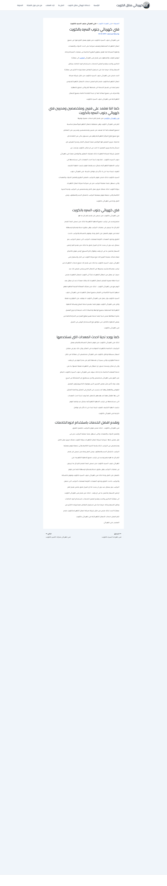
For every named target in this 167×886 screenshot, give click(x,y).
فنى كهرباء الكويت (105, 24)
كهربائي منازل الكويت (129, 5)
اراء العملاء (50, 5)
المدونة (20, 5)
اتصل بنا (61, 5)
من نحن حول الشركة (34, 5)
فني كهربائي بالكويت (111, 118)
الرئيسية (97, 5)
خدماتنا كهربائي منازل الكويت (79, 5)
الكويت (82, 58)
